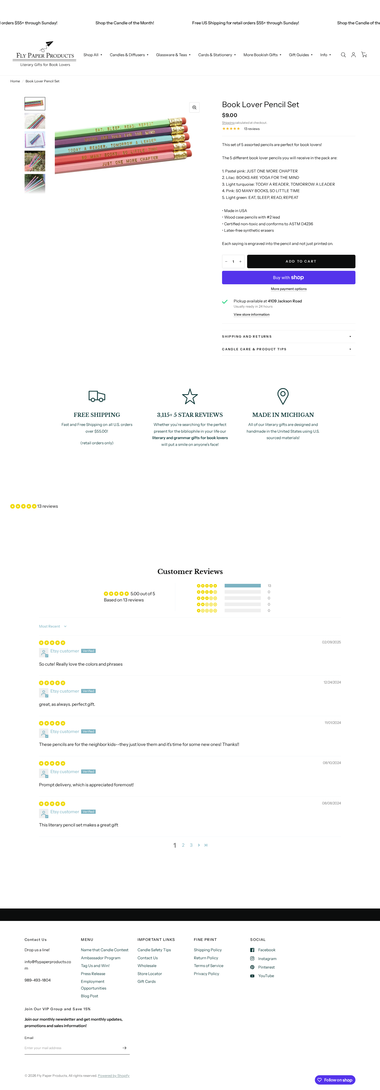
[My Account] (353, 54)
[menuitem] (93, 55)
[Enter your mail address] (124, 1048)
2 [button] (183, 845)
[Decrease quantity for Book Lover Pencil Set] (226, 261)
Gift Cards (147, 981)
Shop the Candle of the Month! (113, 22)
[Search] (343, 54)
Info (323, 54)
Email (29, 1038)
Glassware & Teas (171, 54)
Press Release (93, 973)
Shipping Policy (208, 949)
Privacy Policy (206, 973)
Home (15, 81)
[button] (23, 506)
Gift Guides (299, 54)
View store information (252, 314)
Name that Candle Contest (104, 949)
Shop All (90, 54)
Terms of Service (208, 965)
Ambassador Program (100, 957)
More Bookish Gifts (261, 54)
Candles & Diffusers (127, 54)
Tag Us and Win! (95, 965)
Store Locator (150, 973)
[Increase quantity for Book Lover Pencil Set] (240, 261)
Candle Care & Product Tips (254, 349)
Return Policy (206, 957)
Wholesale (147, 965)
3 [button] (191, 845)
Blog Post (89, 995)
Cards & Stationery (215, 54)
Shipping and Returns (247, 336)
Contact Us (148, 957)
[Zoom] (194, 107)
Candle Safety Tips (154, 949)
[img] (52, 642)
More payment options (289, 288)
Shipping (228, 123)
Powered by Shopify (114, 1075)
